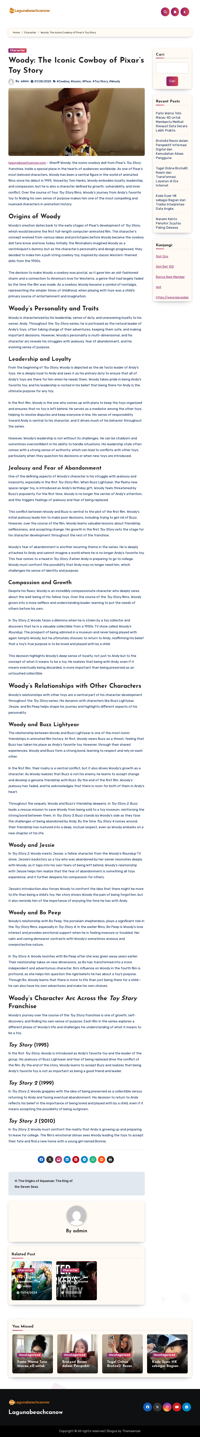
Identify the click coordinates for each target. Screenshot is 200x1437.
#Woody (114, 81)
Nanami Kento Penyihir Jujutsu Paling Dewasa (168, 223)
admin (25, 81)
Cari (160, 55)
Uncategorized (29, 1355)
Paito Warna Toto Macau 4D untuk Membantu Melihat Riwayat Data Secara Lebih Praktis (171, 121)
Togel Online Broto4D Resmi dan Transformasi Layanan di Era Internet (172, 176)
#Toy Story (100, 81)
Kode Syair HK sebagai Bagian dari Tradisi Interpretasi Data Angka (171, 202)
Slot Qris (162, 256)
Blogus (112, 1431)
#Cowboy (63, 81)
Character (17, 50)
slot (158, 287)
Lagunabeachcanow (35, 1412)
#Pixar (86, 81)
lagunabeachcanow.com (27, 163)
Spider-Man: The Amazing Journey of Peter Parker (75, 1282)
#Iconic (76, 81)
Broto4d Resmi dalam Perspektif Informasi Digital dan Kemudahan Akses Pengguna (172, 149)
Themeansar (131, 1431)
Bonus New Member (170, 277)
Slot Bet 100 (165, 266)
